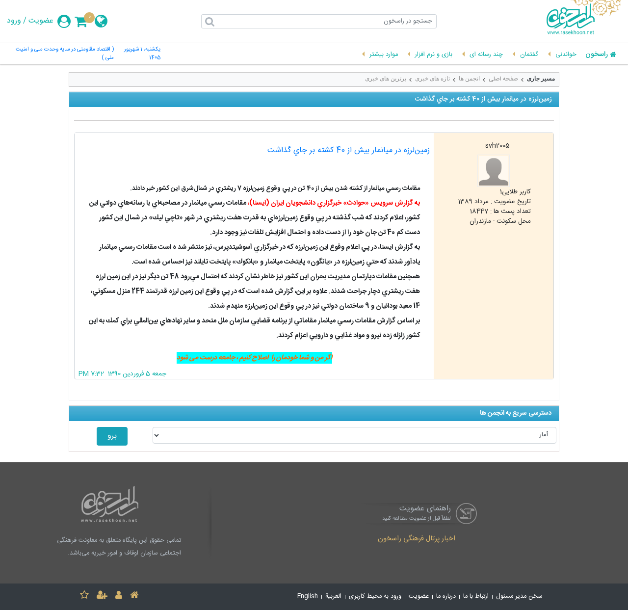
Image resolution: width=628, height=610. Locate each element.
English (307, 596)
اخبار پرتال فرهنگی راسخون (416, 539)
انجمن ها (469, 78)
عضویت (40, 21)
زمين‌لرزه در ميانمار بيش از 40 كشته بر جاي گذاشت (348, 150)
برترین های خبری (385, 78)
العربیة (333, 596)
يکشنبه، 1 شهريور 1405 (142, 54)
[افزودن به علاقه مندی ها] (84, 596)
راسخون (596, 55)
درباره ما (446, 596)
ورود (14, 21)
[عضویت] (102, 596)
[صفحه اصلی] (134, 596)
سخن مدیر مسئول (519, 596)
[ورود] (118, 596)
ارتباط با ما (476, 596)
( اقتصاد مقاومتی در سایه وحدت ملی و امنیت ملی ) (64, 54)
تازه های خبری (432, 78)
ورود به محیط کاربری (375, 596)
